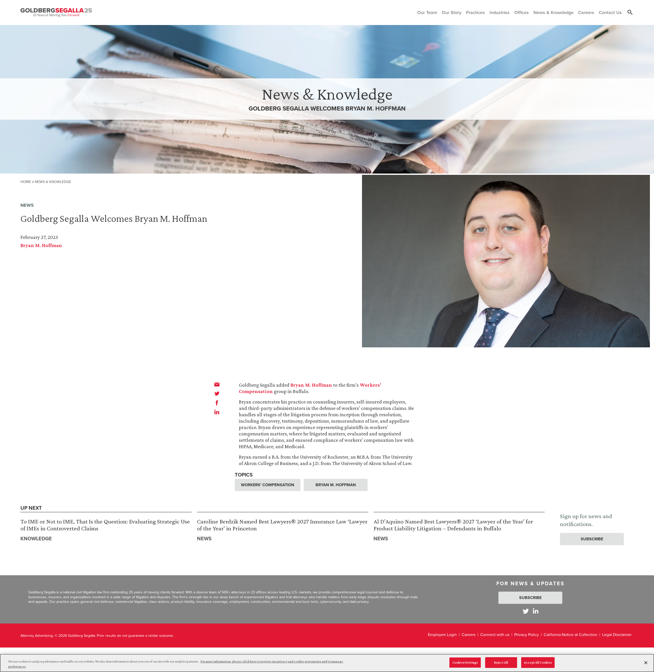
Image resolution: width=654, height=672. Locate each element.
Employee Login (442, 634)
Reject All (501, 662)
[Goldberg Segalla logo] (56, 12)
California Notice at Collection (570, 634)
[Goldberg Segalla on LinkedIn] (535, 611)
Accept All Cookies (538, 662)
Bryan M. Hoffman (41, 245)
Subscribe (592, 539)
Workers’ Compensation (267, 485)
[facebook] (216, 402)
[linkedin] (216, 411)
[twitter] (216, 393)
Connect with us (494, 634)
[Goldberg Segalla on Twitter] (526, 611)
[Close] (645, 662)
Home (25, 181)
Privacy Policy (526, 634)
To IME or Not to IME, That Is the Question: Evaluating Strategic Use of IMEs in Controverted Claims (105, 525)
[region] (327, 663)
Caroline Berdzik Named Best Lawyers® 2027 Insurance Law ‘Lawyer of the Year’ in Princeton (282, 525)
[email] (216, 384)
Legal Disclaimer (617, 634)
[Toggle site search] (630, 12)
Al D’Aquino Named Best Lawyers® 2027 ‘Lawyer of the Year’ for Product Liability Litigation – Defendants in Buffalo (453, 525)
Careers (468, 634)
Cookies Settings (465, 662)
